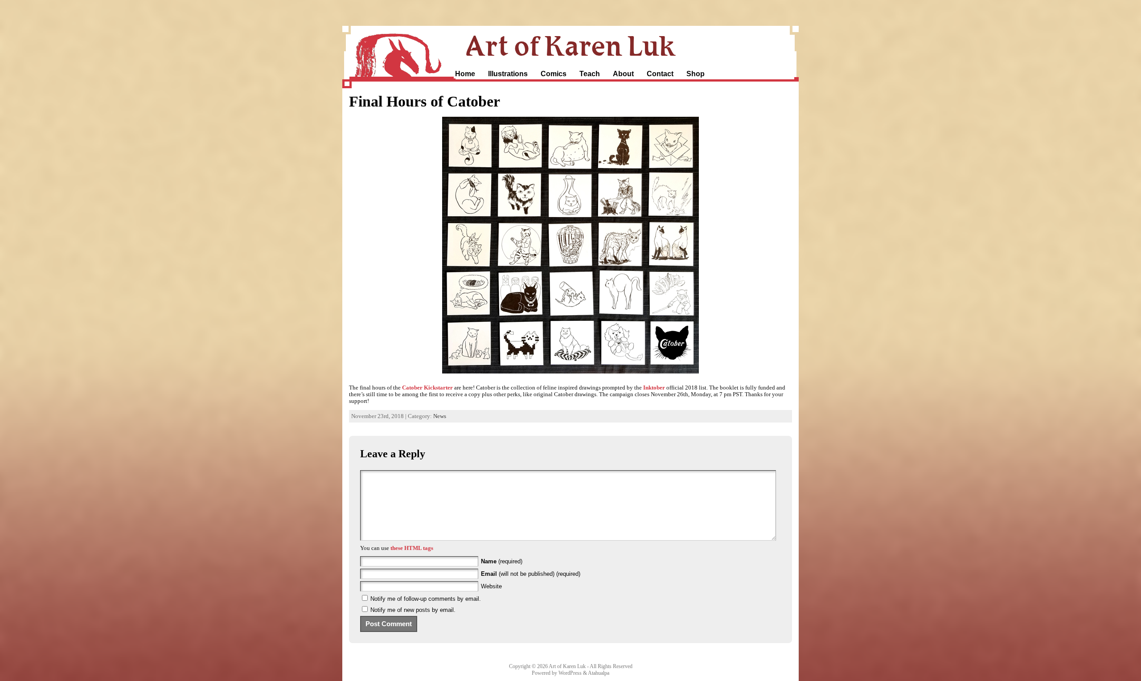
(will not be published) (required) (530, 573)
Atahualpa (598, 673)
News (439, 416)
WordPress (570, 673)
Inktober (654, 388)
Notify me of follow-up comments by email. (425, 598)
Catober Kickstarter (427, 388)
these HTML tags (411, 548)
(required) (501, 561)
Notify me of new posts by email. (413, 610)
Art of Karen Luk (570, 45)
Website (491, 586)
